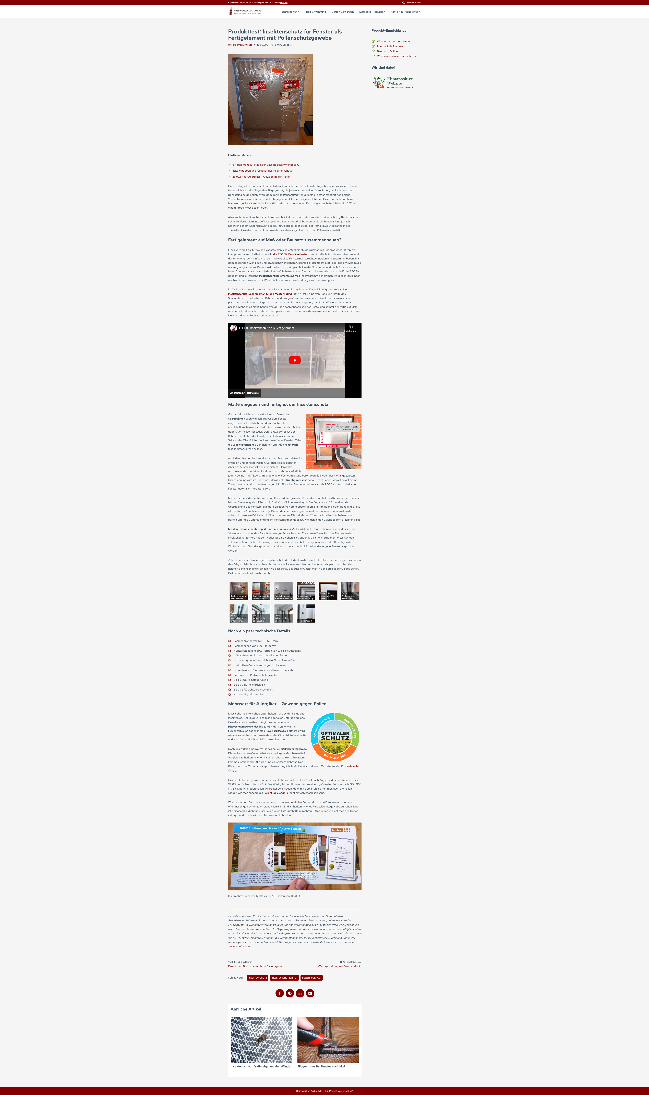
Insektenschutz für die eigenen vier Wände (260, 1066)
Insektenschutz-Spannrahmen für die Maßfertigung (260, 293)
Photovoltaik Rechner (390, 46)
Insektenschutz (258, 978)
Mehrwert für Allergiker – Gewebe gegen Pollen (261, 176)
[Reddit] (290, 993)
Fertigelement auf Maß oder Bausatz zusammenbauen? (265, 164)
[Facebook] (279, 993)
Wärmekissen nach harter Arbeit (397, 56)
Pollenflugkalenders (276, 792)
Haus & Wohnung (315, 11)
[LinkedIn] (300, 993)
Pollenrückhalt (311, 978)
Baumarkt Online (387, 51)
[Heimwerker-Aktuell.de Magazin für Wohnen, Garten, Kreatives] (245, 12)
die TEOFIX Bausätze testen (290, 254)
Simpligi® (348, 1090)
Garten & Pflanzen (343, 11)
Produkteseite (350, 766)
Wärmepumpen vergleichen (394, 41)
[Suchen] (403, 2)
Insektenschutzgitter (284, 978)
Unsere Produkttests (240, 44)
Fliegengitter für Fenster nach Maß (321, 1066)
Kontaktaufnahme (239, 946)
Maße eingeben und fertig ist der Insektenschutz (262, 170)
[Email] (310, 993)
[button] (298, 11)
